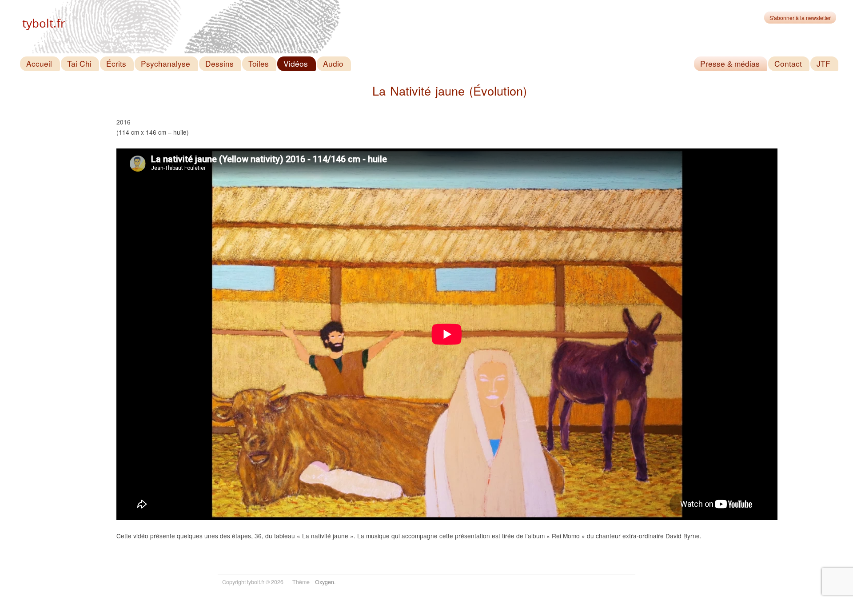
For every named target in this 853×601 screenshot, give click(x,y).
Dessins (219, 63)
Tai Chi (79, 63)
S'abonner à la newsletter (800, 17)
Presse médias (730, 64)
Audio (333, 63)
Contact (788, 63)
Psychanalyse (165, 63)
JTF (823, 63)
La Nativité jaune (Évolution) (449, 90)
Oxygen (324, 582)
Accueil (39, 63)
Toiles (258, 63)
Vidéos (295, 63)
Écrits (116, 63)
